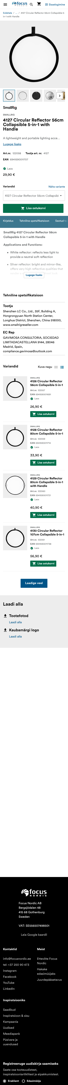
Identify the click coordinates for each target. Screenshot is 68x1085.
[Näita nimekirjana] (62, 367)
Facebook (9, 977)
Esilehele (7, 13)
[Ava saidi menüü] (7, 4)
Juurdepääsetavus (49, 980)
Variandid (9, 186)
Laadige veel (34, 583)
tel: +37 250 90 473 (16, 965)
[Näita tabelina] (56, 367)
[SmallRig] (10, 108)
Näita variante (57, 186)
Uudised (8, 1028)
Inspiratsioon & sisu (16, 1016)
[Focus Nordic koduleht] (19, 4)
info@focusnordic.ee (17, 959)
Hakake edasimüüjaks (46, 971)
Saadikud (9, 1010)
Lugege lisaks (12, 144)
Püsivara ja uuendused (10, 1042)
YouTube (8, 983)
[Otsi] (31, 4)
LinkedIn (9, 989)
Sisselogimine (57, 4)
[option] (9, 96)
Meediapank (11, 1034)
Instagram (10, 971)
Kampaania (10, 1022)
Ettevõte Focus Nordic (47, 961)
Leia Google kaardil (34, 935)
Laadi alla (15, 622)
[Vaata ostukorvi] (39, 4)
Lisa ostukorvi (36, 208)
